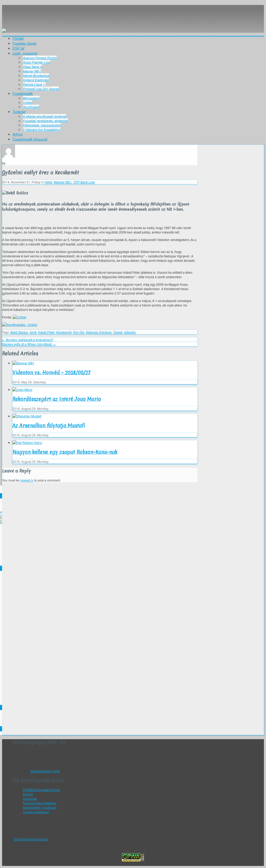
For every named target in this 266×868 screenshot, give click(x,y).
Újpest (117, 332)
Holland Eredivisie (36, 80)
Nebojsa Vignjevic (99, 332)
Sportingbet (31, 107)
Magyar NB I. (32, 71)
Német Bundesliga (36, 75)
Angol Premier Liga (36, 62)
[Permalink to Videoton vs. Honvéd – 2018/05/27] (23, 363)
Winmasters (31, 98)
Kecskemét (64, 332)
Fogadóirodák (22, 93)
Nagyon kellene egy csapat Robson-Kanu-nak (64, 452)
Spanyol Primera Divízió (40, 58)
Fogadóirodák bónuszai (29, 139)
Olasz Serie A (32, 66)
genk (33, 332)
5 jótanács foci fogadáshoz (42, 129)
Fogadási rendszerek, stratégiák (45, 120)
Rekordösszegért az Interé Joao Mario (56, 399)
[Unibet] (19, 317)
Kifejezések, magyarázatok (42, 125)
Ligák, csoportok (24, 53)
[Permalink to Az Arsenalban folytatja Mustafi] (26, 416)
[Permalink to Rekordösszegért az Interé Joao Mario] (22, 389)
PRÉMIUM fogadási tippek (41, 789)
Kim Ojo (78, 332)
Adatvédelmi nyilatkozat (39, 807)
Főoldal (17, 38)
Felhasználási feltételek (39, 803)
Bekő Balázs (19, 332)
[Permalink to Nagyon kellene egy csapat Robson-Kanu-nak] (27, 442)
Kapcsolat (30, 798)
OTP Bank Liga (84, 182)
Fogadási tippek (24, 43)
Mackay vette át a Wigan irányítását (29, 344)
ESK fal (18, 48)
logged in (27, 480)
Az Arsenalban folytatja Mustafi (48, 425)
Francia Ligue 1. (34, 84)
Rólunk (28, 794)
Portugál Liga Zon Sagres (41, 88)
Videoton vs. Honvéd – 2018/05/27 (51, 372)
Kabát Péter (46, 332)
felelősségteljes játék (45, 771)
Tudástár (18, 111)
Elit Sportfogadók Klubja (133, 14)
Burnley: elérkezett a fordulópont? (28, 339)
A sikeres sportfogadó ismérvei (44, 116)
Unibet (27, 102)
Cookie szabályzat (36, 812)
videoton (130, 332)
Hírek (48, 182)
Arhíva (17, 134)
